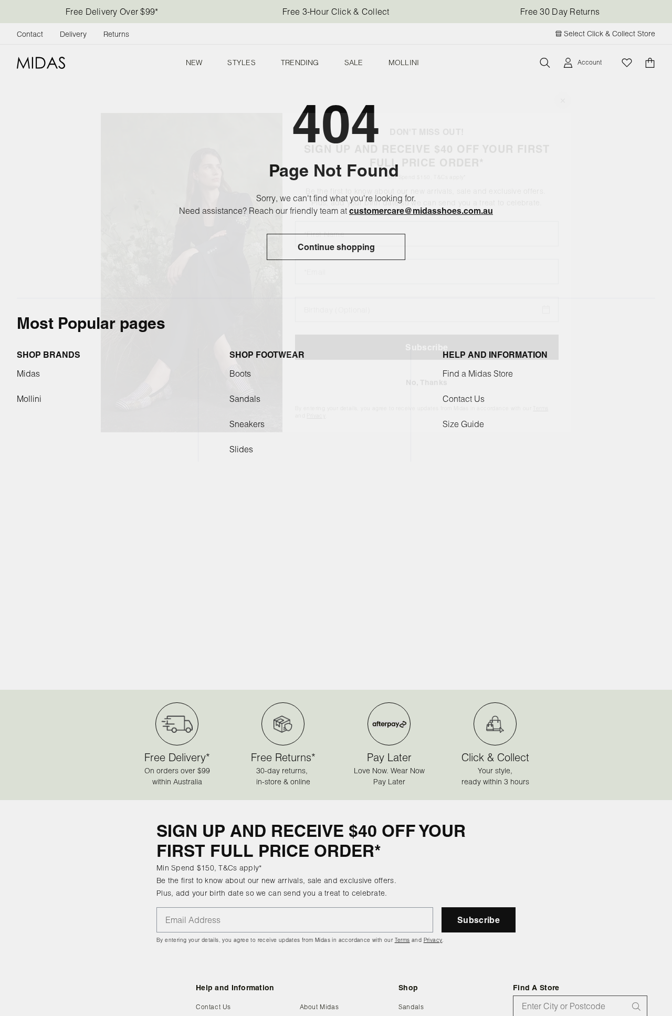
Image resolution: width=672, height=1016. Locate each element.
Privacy (316, 404)
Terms (540, 396)
